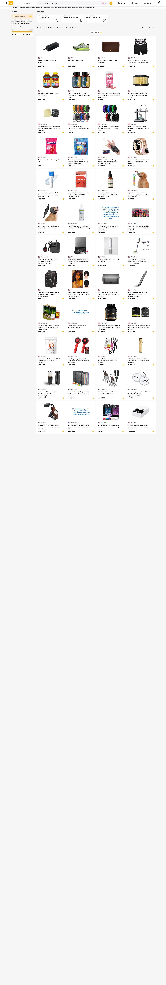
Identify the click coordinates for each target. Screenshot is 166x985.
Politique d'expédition (25, 23)
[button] (123, 3)
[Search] (110, 3)
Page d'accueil (16, 8)
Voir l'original (95, 32)
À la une (151, 28)
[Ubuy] (9, 3)
